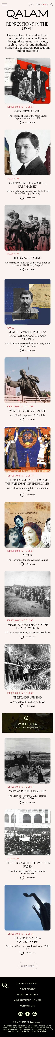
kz (32, 5)
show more (27, 966)
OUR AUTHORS (27, 1006)
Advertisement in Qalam (27, 1000)
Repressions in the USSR (20, 107)
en (44, 5)
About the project (27, 995)
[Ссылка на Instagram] (20, 1015)
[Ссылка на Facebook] (27, 1015)
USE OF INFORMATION (27, 983)
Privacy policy (27, 989)
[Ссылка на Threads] (34, 1015)
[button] (4, 4)
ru (38, 5)
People (10, 328)
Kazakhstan (13, 179)
